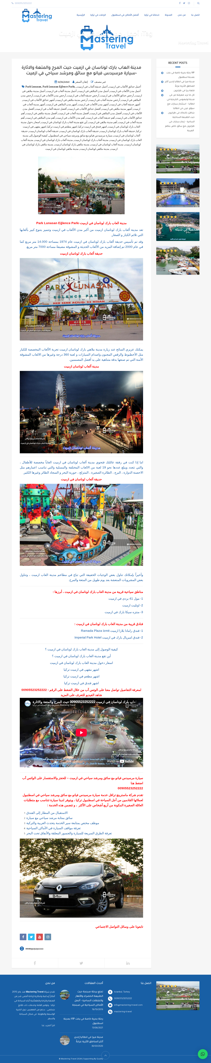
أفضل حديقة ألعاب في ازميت (51, 109)
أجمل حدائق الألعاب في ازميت (125, 86)
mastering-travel (123, 1012)
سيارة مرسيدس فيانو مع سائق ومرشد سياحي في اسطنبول (80, 135)
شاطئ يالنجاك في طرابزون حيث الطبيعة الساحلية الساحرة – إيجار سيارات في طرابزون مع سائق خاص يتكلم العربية (180, 122)
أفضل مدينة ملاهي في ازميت (41, 113)
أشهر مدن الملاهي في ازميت (61, 104)
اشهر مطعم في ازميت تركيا (62, 127)
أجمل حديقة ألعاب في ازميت (92, 86)
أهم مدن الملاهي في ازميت (40, 118)
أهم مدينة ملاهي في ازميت (103, 122)
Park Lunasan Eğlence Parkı (59, 86)
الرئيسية (81, 15)
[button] (203, 1054)
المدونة (168, 15)
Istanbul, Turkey (122, 992)
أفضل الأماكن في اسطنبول (125, 15)
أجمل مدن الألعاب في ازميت (125, 91)
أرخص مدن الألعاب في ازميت (50, 95)
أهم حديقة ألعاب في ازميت (100, 118)
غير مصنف (100, 82)
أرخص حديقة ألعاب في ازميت (83, 95)
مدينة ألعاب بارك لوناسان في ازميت (54, 140)
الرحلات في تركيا (98, 15)
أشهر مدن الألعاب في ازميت (93, 104)
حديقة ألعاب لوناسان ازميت (44, 131)
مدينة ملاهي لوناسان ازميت (94, 149)
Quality (100, 1059)
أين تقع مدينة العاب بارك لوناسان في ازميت (64, 122)
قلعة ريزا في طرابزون (184, 90)
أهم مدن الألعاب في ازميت (70, 118)
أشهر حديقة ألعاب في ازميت (125, 104)
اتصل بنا (195, 15)
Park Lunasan (33, 86)
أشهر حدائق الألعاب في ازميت (39, 100)
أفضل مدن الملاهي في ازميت (106, 113)
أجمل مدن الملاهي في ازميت (93, 91)
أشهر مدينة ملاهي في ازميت (117, 109)
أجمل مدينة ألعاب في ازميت (61, 91)
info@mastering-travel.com (128, 1005)
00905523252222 (34, 690)
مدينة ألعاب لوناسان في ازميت (107, 144)
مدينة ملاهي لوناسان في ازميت (62, 149)
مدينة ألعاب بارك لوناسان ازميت (91, 140)
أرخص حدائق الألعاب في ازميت (117, 95)
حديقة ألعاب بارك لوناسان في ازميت (79, 131)
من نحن (182, 15)
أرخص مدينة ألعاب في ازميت (104, 100)
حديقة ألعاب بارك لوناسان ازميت (117, 131)
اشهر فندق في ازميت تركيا (92, 127)
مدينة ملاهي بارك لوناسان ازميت (72, 144)
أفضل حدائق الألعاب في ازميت (84, 109)
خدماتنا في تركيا (151, 15)
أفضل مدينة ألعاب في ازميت (73, 113)
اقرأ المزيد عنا (48, 1025)
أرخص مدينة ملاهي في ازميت (72, 100)
